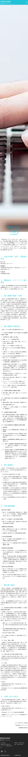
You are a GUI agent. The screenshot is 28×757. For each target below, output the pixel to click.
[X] (5, 751)
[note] (2, 751)
